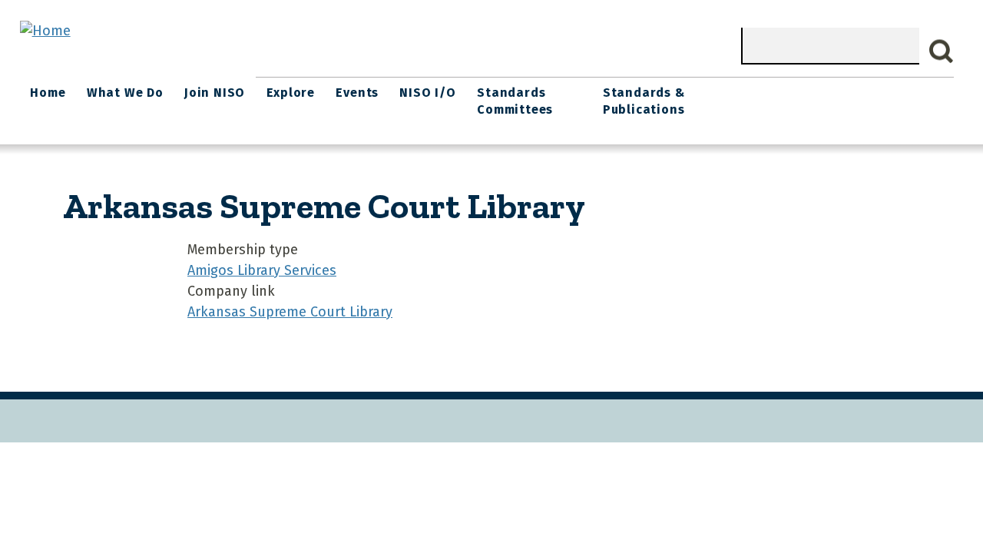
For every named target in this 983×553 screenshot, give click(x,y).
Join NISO (214, 92)
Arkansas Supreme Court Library (289, 311)
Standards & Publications (644, 101)
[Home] (45, 30)
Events (357, 92)
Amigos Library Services (261, 270)
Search (941, 51)
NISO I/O (427, 92)
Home (47, 92)
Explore (291, 92)
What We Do (125, 92)
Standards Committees (515, 101)
